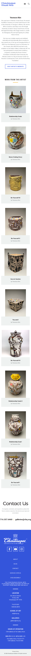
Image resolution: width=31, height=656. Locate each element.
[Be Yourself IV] (15, 343)
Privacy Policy (15, 651)
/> (26, 539)
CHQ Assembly (15, 577)
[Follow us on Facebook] (9, 549)
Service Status (15, 573)
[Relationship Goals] (15, 99)
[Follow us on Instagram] (21, 549)
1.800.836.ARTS (15, 607)
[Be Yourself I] (15, 465)
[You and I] (15, 302)
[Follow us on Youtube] (15, 549)
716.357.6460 (6, 519)
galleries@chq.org (23, 519)
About (15, 559)
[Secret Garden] (15, 262)
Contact (15, 568)
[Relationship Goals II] (15, 384)
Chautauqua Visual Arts (8, 4)
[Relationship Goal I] (15, 424)
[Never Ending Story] (15, 140)
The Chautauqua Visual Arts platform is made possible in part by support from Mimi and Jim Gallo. (15, 583)
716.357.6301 (15, 604)
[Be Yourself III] (15, 180)
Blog (15, 564)
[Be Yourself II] (15, 221)
